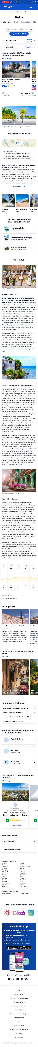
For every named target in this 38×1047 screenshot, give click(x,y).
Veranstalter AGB (19, 1002)
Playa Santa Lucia (25, 879)
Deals (5, 2)
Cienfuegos (5, 866)
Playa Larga (5, 871)
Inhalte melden (19, 994)
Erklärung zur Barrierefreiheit (19, 1029)
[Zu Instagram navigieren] (13, 979)
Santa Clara (5, 868)
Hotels (15, 22)
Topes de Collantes (7, 888)
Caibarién (22, 871)
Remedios (4, 878)
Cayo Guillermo (24, 886)
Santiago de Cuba (25, 866)
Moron (22, 878)
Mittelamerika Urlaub (20, 12)
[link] (31, 7)
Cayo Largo (23, 883)
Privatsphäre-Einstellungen (19, 1014)
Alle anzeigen (6, 58)
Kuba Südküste (24, 893)
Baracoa (22, 868)
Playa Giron (23, 873)
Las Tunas (22, 888)
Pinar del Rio (23, 874)
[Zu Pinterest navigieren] (22, 979)
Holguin (4, 873)
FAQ (19, 990)
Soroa (21, 876)
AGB (19, 1021)
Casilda (4, 884)
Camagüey (5, 870)
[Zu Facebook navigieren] (8, 979)
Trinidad (22, 863)
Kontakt (27, 2)
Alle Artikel (5, 657)
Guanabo (4, 879)
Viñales (4, 864)
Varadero (22, 864)
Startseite (4, 12)
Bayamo (4, 886)
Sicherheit (19, 1033)
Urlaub (11, 12)
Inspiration (25, 22)
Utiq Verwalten (19, 1018)
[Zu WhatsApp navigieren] (26, 979)
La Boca (22, 881)
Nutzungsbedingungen (19, 1006)
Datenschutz (19, 1010)
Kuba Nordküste (6, 893)
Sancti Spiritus (6, 883)
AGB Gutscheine (19, 1025)
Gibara (22, 884)
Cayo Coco (5, 876)
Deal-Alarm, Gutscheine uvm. (19, 998)
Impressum (19, 1037)
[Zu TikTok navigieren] (17, 979)
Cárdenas (4, 874)
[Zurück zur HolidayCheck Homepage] (7, 7)
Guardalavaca (5, 881)
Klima (35, 22)
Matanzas (22, 870)
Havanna (4, 863)
